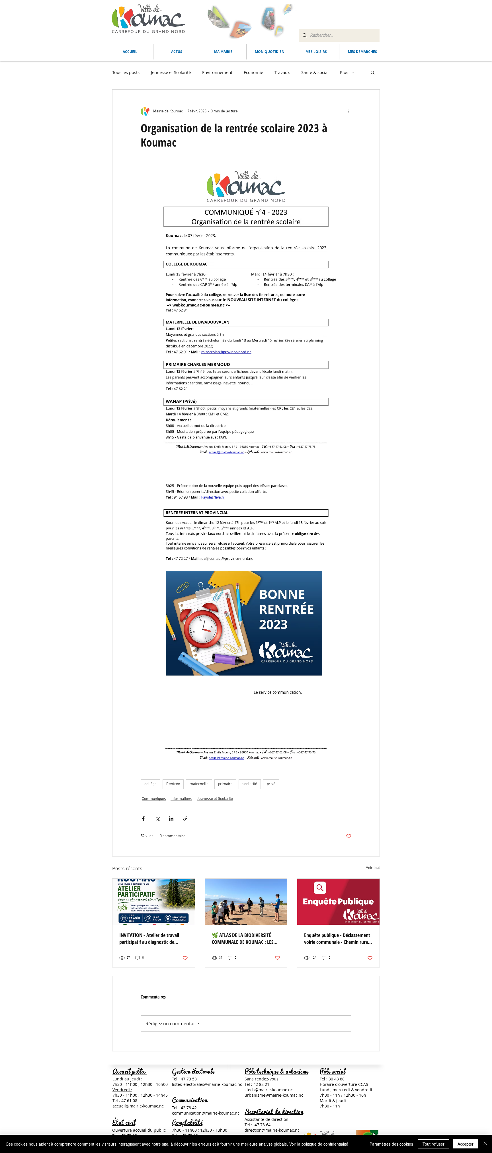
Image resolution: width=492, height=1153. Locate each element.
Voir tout (373, 868)
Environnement (217, 72)
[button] (223, 51)
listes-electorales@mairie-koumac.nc (207, 1084)
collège (150, 784)
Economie (253, 72)
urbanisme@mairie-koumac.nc (274, 1095)
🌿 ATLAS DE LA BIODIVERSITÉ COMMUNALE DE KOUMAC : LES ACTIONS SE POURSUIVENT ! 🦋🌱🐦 (246, 938)
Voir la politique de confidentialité (318, 1144)
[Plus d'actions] (348, 111)
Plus (344, 72)
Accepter (465, 1144)
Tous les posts (126, 72)
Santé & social (315, 72)
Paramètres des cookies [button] (391, 1144)
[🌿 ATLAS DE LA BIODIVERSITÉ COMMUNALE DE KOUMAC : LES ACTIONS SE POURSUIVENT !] (246, 902)
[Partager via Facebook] (143, 818)
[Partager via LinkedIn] (171, 818)
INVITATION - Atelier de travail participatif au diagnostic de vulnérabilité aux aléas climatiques (153, 938)
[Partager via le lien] (185, 818)
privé (271, 784)
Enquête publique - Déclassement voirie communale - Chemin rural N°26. (337, 938)
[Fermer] (485, 1143)
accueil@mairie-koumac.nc (138, 1106)
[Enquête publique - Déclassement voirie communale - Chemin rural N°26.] (338, 902)
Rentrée (173, 784)
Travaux (282, 72)
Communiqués (154, 798)
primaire (225, 784)
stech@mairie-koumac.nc (269, 1089)
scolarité (249, 784)
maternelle (199, 784)
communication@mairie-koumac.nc (205, 1113)
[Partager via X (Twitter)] (157, 818)
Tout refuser (433, 1144)
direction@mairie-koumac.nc (272, 1130)
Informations (181, 798)
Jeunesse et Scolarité (171, 72)
